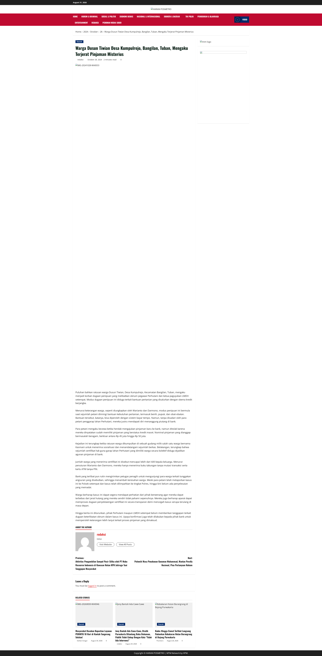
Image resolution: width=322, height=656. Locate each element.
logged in (92, 585)
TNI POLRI (190, 16)
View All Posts (125, 544)
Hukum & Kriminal (89, 16)
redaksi (80, 59)
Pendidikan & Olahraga (208, 16)
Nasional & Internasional (148, 16)
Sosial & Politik (109, 16)
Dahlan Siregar (82, 641)
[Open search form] (231, 19)
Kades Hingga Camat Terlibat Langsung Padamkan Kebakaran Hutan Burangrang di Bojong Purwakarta (173, 634)
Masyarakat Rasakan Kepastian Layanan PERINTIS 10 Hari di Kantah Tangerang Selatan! (93, 634)
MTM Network (173, 653)
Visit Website (105, 544)
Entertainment (81, 22)
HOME (75, 16)
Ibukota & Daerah (172, 16)
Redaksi (95, 22)
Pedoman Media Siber (112, 22)
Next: (163, 561)
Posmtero (160, 641)
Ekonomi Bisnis (126, 16)
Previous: (101, 563)
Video (244, 19)
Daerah (79, 42)
